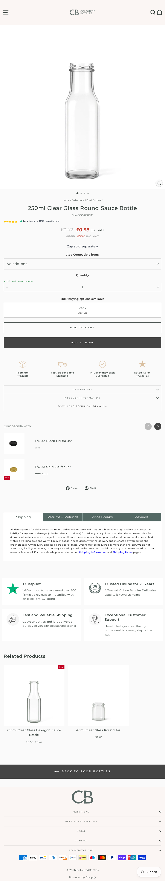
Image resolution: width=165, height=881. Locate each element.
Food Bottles (93, 200)
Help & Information (81, 821)
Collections (78, 200)
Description (82, 389)
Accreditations (81, 850)
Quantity (82, 275)
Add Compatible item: (82, 254)
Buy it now (82, 342)
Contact (81, 840)
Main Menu (81, 812)
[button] (10, 221)
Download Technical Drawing (82, 406)
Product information (82, 398)
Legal (81, 831)
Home (66, 200)
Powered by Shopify (82, 877)
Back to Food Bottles (85, 771)
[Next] (157, 426)
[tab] (23, 517)
